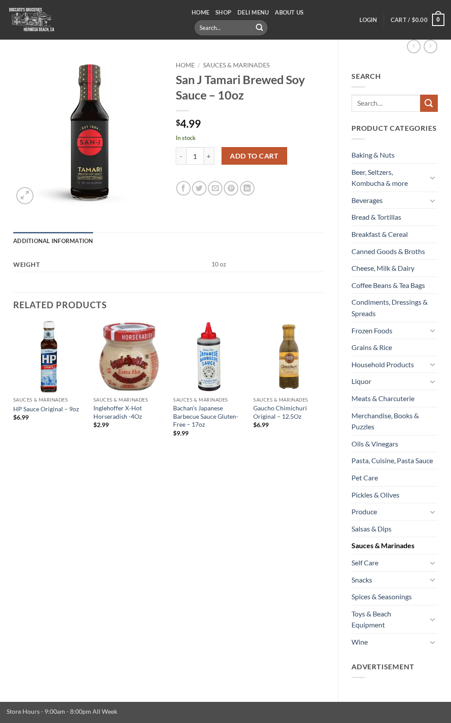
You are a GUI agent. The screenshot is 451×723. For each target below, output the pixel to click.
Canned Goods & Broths (388, 251)
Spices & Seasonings (381, 596)
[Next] (324, 386)
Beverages (367, 200)
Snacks (361, 579)
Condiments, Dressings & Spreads (389, 307)
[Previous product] (430, 46)
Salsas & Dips (371, 528)
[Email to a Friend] (215, 188)
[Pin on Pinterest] (231, 188)
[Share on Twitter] (199, 188)
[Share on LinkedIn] (247, 188)
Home (200, 12)
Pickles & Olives (375, 495)
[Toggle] (432, 177)
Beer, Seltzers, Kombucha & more (379, 178)
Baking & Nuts (373, 155)
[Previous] (13, 386)
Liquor (361, 381)
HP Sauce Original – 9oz (46, 409)
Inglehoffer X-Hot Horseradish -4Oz (117, 412)
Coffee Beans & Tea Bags (388, 285)
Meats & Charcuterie (382, 398)
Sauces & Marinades (382, 545)
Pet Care (364, 477)
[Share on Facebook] (183, 188)
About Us (289, 12)
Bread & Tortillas (376, 217)
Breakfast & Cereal (379, 234)
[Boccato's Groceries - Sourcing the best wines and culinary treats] (92, 20)
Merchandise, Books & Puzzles (385, 421)
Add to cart (254, 156)
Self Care (364, 562)
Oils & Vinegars (374, 443)
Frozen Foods (371, 330)
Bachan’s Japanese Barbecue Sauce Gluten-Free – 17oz (205, 416)
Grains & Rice (371, 347)
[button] (368, 20)
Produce (364, 511)
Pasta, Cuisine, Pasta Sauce (392, 460)
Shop (223, 12)
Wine (359, 642)
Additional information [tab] (53, 240)
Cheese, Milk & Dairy (382, 268)
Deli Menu (253, 12)
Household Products (382, 364)
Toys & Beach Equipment (371, 619)
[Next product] (414, 46)
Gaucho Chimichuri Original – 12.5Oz (280, 412)
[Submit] (259, 27)
